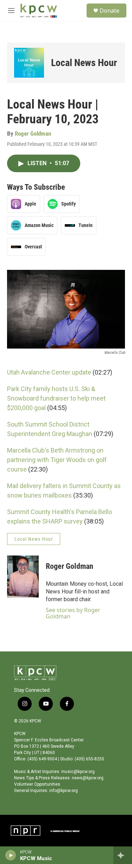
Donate (109, 10)
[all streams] (122, 855)
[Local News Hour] (29, 63)
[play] (10, 855)
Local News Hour (84, 63)
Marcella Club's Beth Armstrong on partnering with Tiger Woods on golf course (57, 460)
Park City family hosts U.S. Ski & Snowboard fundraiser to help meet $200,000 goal (56, 398)
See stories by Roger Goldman (73, 613)
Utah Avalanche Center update (49, 372)
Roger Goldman (33, 133)
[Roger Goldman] (23, 577)
